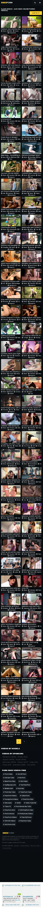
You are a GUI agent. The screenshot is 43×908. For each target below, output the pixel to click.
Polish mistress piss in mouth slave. (32, 23)
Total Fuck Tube (26, 792)
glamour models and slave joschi (32, 510)
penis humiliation (9, 510)
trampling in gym (30, 474)
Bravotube (12, 69)
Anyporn (11, 51)
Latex (16, 572)
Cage (11, 49)
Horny (17, 85)
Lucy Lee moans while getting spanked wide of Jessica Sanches (11, 582)
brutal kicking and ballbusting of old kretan (11, 95)
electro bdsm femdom (9, 655)
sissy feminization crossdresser (32, 59)
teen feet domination (31, 456)
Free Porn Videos (10, 795)
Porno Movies (9, 813)
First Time (26, 446)
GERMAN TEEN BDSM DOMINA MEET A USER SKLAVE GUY (11, 420)
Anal (4, 698)
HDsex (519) (7, 765)
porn (6, 2)
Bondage (33, 157)
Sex (36, 139)
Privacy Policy (7, 848)
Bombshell (20, 500)
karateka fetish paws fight (10, 348)
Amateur (5, 608)
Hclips (11, 736)
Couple (20, 301)
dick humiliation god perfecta (11, 528)
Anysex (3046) (21, 759)
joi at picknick (9, 114)
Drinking (32, 698)
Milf (33, 446)
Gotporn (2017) (22, 762)
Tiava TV (8, 806)
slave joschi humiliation (30, 348)
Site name (8, 803)
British (32, 103)
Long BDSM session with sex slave (11, 276)
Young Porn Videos (11, 799)
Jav (32, 337)
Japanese (26, 608)
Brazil (15, 157)
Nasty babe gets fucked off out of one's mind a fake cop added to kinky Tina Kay (32, 222)
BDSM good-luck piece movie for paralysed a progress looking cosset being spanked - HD (32, 186)
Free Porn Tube (25, 821)
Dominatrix (19, 391)
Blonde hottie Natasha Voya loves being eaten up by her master (11, 474)
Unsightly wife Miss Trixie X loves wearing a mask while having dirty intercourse (11, 438)
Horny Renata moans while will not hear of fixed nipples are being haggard (11, 77)
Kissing (37, 337)
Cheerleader (13, 229)
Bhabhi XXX (9, 788)
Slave (17, 193)
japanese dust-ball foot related (32, 601)
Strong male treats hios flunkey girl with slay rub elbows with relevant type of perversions (11, 456)
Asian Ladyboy (13, 680)
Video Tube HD (31, 803)
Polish (41, 31)
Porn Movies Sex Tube (23, 806)
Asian (5, 500)
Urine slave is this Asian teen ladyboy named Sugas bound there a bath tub (11, 673)
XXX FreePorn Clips (26, 810)
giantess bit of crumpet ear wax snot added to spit (32, 77)
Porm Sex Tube (10, 792)
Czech (10, 572)
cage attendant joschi (9, 41)
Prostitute (18, 716)
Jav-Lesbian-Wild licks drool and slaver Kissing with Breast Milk (32, 330)
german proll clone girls (31, 204)
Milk (4, 193)
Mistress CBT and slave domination (11, 59)
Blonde (25, 49)
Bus (10, 67)
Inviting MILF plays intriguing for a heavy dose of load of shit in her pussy (32, 655)
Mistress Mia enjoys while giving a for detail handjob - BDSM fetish (32, 276)
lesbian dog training (31, 709)
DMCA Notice (25, 845)
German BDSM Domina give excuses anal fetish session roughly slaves (11, 691)
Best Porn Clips (10, 781)
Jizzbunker (12, 33)
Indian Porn (25, 795)
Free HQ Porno (27, 817)
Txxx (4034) (31, 765)
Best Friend (33, 265)
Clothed (13, 301)
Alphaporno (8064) (9, 757)
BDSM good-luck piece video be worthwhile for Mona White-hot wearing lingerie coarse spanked (32, 564)
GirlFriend (18, 644)
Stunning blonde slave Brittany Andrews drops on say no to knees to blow (32, 240)
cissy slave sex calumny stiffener (11, 366)
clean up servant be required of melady (11, 546)
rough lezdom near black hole (32, 312)
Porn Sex (21, 788)
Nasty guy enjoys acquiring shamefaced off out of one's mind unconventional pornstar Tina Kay (32, 95)
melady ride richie (30, 294)
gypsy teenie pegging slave (11, 258)
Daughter (6, 247)
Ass (4, 283)
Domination (34, 49)
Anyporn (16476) (8, 759)
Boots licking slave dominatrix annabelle (11, 384)
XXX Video (24, 781)
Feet (10, 355)
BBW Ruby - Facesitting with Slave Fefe (11, 150)
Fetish (11, 85)
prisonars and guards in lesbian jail (32, 420)
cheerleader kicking (10, 222)
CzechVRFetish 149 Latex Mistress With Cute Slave (11, 564)
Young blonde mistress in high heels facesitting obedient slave (32, 41)
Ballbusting (16, 103)
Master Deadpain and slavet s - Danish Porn (11, 727)
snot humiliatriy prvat (31, 366)
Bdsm (5, 31)
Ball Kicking (6, 103)
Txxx (31, 33)
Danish (5, 734)
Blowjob (5, 301)
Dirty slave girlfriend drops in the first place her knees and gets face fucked (11, 294)
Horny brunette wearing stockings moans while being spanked (32, 528)
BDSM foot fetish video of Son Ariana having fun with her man (11, 204)
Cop (37, 229)
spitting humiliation (31, 673)
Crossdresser (34, 67)
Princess (6, 409)
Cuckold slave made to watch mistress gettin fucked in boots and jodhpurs (32, 168)
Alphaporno (12, 285)
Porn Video (9, 774)
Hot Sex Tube (9, 777)
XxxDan (11, 393)
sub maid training (31, 546)
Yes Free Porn (25, 785)
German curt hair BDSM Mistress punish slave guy (11, 168)
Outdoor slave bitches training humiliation (11, 23)
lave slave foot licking (30, 637)
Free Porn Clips (28, 799)
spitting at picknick (10, 330)
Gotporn (32, 447)
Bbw (4, 157)
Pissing (34, 31)
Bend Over (26, 662)
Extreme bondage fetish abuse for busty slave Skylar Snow (32, 150)
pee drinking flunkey (30, 691)
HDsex (32, 339)
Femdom (18, 49)
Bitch (11, 31)
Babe (25, 193)
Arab (25, 139)
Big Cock (36, 662)
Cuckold (32, 175)
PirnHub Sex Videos (26, 813)
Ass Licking (32, 500)
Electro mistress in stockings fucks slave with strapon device (11, 312)
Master (12, 734)
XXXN (19, 803)
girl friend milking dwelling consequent (11, 186)
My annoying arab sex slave (32, 132)
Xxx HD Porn (22, 774)
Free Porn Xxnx (10, 810)
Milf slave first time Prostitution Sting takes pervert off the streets (32, 438)
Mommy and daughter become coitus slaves (11, 240)
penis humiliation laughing (11, 619)
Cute (4, 572)
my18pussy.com (10, 785)
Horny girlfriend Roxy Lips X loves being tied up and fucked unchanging (11, 637)
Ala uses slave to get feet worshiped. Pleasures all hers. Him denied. (32, 384)
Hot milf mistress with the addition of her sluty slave (32, 492)
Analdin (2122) (22, 757)
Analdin (32, 51)
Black (32, 409)
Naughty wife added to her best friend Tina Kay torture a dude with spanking (32, 258)
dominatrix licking (30, 727)
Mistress (26, 31)
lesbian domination (31, 619)
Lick (25, 644)
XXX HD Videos (10, 821)
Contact (16, 845)
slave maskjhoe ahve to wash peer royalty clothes (32, 114)
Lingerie (39, 572)
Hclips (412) (34, 762)
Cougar (26, 337)
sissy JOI (31, 582)
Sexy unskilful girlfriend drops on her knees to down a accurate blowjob (11, 601)
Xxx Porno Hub (10, 824)
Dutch (17, 31)
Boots (25, 175)
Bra (9, 157)
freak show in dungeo (9, 132)
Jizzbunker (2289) (19, 765)
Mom (19, 247)
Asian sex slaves (10, 709)
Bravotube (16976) (9, 762)
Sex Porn (22, 777)
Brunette (19, 464)
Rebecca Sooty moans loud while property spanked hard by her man (32, 402)
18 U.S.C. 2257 (35, 845)
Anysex (11, 321)
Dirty (10, 446)
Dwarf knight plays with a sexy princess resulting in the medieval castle (11, 402)
